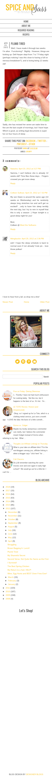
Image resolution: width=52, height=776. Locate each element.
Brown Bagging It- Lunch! (18, 548)
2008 (8, 599)
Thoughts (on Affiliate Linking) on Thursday (30, 444)
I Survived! (12, 563)
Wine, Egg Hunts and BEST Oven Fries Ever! (27, 573)
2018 (8, 487)
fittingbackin (15, 238)
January (12, 584)
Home (26, 21)
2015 (8, 498)
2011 (8, 588)
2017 (8, 490)
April (10, 541)
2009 (8, 595)
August (11, 526)
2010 (8, 591)
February (12, 580)
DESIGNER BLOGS (34, 774)
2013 (8, 505)
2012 (8, 508)
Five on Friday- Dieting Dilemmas (26, 391)
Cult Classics (18, 459)
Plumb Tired (12, 552)
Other (32, 144)
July (10, 530)
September (13, 523)
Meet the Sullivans (28, 225)
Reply (12, 183)
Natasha (14, 169)
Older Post (44, 302)
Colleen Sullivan (17, 193)
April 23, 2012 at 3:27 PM (30, 169)
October (12, 519)
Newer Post (8, 302)
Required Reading (26, 30)
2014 (8, 501)
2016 (8, 494)
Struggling (11, 544)
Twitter (41, 141)
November (13, 516)
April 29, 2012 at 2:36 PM (33, 238)
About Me (26, 25)
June (10, 534)
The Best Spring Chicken (18, 566)
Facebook (30, 141)
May (10, 537)
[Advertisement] (26, 639)
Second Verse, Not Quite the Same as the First (28, 559)
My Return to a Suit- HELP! (19, 570)
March (11, 577)
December (13, 512)
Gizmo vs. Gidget (20, 425)
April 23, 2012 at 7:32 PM (36, 193)
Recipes (26, 34)
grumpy (29, 151)
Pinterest (22, 144)
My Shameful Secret (16, 555)
